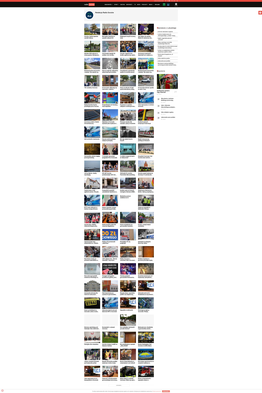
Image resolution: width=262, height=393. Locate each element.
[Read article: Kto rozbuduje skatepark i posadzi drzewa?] (128, 320)
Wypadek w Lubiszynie (126, 310)
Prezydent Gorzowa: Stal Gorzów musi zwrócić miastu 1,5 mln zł (145, 157)
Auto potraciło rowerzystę (91, 139)
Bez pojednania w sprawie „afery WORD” (127, 345)
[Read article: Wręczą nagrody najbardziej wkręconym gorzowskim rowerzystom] (110, 63)
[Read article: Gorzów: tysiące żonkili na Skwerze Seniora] (110, 337)
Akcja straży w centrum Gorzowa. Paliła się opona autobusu (127, 379)
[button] (260, 12)
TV (135, 4)
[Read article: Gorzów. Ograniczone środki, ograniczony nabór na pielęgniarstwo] (128, 46)
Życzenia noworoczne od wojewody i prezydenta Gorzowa (145, 276)
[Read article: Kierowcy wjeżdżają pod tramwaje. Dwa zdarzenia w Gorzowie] (92, 320)
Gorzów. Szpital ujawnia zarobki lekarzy (91, 37)
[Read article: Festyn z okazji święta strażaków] (146, 217)
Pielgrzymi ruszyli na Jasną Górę (127, 37)
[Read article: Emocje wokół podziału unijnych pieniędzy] (110, 132)
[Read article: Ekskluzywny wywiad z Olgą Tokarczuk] (167, 81)
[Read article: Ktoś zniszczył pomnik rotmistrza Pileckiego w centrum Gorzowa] (92, 269)
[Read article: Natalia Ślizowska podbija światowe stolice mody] (110, 354)
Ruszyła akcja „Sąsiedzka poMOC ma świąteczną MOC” (127, 293)
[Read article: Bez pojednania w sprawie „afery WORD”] (128, 337)
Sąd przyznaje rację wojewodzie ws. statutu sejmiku (91, 242)
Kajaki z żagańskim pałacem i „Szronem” (165, 39)
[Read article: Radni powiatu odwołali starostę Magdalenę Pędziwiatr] (110, 217)
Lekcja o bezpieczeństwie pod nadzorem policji (91, 362)
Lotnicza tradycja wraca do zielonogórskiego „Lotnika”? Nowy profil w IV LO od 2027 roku (166, 35)
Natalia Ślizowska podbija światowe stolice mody (109, 362)
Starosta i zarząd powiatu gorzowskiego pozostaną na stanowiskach (109, 379)
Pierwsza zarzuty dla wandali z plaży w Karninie (127, 122)
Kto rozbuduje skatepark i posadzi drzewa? (127, 328)
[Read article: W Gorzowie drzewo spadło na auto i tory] (146, 80)
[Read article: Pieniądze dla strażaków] (92, 337)
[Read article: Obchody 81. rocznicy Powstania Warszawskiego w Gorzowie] (128, 166)
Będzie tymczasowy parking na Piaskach (144, 139)
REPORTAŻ (129, 4)
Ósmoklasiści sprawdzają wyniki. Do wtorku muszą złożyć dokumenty (127, 71)
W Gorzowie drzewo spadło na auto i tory (146, 88)
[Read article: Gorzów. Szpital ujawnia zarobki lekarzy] (92, 29)
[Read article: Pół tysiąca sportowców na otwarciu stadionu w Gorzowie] (146, 354)
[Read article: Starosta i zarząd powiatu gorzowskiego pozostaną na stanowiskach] (110, 371)
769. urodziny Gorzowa (90, 88)
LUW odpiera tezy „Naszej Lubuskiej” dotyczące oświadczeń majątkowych (109, 259)
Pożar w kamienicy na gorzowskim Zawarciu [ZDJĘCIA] (126, 225)
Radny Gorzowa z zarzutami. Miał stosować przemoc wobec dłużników (127, 259)
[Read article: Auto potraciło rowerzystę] (92, 132)
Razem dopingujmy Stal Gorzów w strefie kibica (145, 345)
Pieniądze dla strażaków (91, 344)
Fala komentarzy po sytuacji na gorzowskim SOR (109, 293)
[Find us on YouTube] (169, 1)
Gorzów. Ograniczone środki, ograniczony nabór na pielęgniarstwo (127, 54)
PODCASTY (144, 4)
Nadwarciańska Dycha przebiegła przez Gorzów (91, 105)
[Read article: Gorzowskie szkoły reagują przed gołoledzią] (92, 149)
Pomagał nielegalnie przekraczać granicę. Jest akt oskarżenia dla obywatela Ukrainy (109, 276)
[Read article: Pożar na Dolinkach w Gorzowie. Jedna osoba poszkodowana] (92, 303)
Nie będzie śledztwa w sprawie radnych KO (108, 37)
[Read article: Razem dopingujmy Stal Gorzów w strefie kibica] (146, 337)
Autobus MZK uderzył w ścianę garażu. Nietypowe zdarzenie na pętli (91, 54)
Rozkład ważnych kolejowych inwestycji (144, 122)
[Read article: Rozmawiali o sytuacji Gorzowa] (110, 320)
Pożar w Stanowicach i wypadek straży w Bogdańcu (144, 379)
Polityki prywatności (156, 391)
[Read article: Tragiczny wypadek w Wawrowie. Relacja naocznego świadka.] (146, 200)
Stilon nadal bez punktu (164, 58)
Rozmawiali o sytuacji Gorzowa (108, 328)
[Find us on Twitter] (167, 1)
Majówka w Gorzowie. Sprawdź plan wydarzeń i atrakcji (109, 122)
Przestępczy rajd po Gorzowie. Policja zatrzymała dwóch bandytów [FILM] (143, 310)
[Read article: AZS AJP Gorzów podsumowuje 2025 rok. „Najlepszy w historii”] (110, 166)
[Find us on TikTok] (174, 1)
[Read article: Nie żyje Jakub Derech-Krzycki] (128, 132)
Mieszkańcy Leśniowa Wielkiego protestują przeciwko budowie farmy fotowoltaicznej (167, 64)
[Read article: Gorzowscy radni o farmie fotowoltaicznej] (92, 115)
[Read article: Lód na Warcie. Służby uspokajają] (92, 166)
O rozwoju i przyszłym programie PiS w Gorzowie (109, 156)
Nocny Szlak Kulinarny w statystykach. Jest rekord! (127, 362)
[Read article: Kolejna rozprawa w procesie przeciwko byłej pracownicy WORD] (146, 251)
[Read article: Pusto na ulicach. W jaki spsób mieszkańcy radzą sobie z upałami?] (128, 80)
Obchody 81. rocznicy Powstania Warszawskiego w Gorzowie (128, 174)
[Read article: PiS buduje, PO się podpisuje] (128, 234)
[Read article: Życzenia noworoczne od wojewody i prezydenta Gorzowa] (146, 269)
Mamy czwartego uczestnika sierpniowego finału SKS (165, 43)
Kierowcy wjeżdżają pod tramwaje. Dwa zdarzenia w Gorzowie (92, 328)
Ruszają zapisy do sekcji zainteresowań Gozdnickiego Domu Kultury (167, 47)
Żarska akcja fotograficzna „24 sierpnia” (165, 55)
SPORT (116, 4)
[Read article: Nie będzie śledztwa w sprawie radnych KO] (110, 29)
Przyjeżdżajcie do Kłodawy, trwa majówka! (110, 105)
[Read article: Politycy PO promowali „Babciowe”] (110, 234)
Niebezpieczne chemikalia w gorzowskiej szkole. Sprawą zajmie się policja (145, 328)
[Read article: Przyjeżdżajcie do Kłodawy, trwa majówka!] (110, 97)
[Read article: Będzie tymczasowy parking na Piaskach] (146, 132)
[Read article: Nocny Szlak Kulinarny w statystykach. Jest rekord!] (128, 354)
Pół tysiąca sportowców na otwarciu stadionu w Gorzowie (146, 362)
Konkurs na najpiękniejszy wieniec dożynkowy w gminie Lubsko (166, 51)
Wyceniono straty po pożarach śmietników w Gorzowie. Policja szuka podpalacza (91, 259)
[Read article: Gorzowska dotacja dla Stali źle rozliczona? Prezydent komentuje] (92, 286)
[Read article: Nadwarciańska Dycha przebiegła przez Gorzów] (92, 97)
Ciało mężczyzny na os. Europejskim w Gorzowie (91, 379)
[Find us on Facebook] (165, 1)
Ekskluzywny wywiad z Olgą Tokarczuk (163, 91)
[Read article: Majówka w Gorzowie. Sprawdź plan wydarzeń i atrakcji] (110, 115)
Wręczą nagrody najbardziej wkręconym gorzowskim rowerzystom (110, 71)
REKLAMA (157, 4)
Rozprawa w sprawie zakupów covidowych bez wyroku (127, 105)
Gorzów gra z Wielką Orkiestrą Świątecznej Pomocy (90, 225)
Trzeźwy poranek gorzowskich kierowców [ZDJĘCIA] (127, 276)
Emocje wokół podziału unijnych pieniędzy (109, 139)
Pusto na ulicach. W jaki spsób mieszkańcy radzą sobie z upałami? (127, 88)
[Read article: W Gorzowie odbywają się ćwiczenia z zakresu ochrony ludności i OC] (110, 80)
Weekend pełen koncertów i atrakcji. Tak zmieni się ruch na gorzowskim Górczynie (146, 71)
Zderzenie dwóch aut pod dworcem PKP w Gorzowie (109, 310)
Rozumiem (166, 391)
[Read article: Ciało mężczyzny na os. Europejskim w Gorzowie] (92, 371)
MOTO (138, 4)
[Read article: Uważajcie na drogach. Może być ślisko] (146, 234)
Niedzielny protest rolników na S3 (125, 196)
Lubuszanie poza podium (164, 61)
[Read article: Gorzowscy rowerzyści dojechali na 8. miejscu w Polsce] (146, 46)
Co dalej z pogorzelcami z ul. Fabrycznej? (127, 156)
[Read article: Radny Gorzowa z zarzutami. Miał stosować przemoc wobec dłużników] (128, 251)
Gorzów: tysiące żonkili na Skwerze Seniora (109, 345)
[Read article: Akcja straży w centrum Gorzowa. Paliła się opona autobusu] (128, 371)
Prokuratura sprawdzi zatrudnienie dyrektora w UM (109, 191)
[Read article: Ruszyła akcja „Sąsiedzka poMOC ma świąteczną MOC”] (128, 286)
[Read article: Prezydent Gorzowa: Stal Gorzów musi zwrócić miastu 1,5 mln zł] (146, 149)
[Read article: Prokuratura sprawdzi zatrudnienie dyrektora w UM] (110, 183)
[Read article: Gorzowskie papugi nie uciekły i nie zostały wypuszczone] (110, 46)
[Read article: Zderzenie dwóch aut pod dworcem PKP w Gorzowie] (110, 303)
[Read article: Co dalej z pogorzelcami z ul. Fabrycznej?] (128, 149)
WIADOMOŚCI (108, 4)
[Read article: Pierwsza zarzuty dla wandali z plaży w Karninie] (128, 115)
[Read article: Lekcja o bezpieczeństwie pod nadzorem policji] (92, 354)
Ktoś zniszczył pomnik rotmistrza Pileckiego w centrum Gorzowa (91, 276)
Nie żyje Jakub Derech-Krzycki (126, 139)
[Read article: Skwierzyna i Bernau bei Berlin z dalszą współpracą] (146, 183)
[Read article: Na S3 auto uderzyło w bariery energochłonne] (92, 200)
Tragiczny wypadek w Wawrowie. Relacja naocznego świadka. (144, 208)
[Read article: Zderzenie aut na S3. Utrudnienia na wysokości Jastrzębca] (146, 286)
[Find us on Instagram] (171, 1)
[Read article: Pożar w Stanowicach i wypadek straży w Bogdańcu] (146, 371)
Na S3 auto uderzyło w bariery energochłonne (91, 208)
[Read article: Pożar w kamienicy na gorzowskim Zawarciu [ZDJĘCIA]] (128, 217)
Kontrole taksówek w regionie (165, 31)
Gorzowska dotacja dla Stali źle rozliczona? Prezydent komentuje (91, 293)
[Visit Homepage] (91, 4)
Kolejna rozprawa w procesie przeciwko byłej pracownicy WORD (145, 259)
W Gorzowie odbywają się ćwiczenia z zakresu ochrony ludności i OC (109, 88)
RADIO (150, 4)
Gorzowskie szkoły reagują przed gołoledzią (92, 156)
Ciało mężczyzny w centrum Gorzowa (146, 105)
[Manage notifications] (2, 390)
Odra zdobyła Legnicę (167, 112)
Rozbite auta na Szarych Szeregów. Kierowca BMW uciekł (127, 191)
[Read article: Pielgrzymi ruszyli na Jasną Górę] (128, 29)
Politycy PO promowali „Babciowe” (108, 242)
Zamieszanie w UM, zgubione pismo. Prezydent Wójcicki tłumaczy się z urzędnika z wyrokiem (92, 191)
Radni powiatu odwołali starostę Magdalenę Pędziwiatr (109, 225)
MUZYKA (122, 4)
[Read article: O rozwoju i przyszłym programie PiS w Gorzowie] (110, 149)
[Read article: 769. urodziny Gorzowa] (92, 80)
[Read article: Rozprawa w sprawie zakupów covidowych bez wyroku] (128, 97)
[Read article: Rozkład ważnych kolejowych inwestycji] (146, 115)
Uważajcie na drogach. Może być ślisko (144, 242)
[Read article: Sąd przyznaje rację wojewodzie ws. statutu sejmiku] (92, 234)
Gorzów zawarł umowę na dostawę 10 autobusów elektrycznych (145, 174)
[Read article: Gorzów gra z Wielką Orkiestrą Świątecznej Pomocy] (92, 217)
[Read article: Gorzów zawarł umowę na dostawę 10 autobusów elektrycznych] (146, 166)
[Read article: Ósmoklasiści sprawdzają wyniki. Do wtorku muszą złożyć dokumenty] (128, 63)
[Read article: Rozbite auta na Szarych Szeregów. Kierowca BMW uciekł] (128, 183)
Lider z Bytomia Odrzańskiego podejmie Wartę (168, 106)
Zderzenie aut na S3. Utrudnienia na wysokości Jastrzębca (145, 293)
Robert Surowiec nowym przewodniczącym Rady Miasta (109, 208)
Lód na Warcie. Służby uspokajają (90, 174)
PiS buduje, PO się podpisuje (125, 242)
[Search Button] (177, 1)
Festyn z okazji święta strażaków (144, 225)
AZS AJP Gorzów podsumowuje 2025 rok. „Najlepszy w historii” (109, 174)
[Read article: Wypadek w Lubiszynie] (128, 303)
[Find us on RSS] (172, 1)
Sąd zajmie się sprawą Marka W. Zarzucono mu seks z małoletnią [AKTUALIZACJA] (145, 37)
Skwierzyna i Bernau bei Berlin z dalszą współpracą (145, 191)
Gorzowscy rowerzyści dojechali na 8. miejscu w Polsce (145, 54)
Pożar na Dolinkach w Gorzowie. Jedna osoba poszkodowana (91, 310)
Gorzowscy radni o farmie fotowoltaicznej (91, 122)
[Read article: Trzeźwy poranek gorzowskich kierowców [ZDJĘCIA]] (128, 269)
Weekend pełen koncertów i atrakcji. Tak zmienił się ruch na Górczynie (92, 71)
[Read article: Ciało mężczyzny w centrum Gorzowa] (146, 97)
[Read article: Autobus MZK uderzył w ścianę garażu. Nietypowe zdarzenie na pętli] (92, 46)
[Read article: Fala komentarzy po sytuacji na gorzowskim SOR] (110, 286)
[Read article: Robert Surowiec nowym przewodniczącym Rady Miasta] (110, 200)
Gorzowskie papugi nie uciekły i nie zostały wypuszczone (108, 54)
